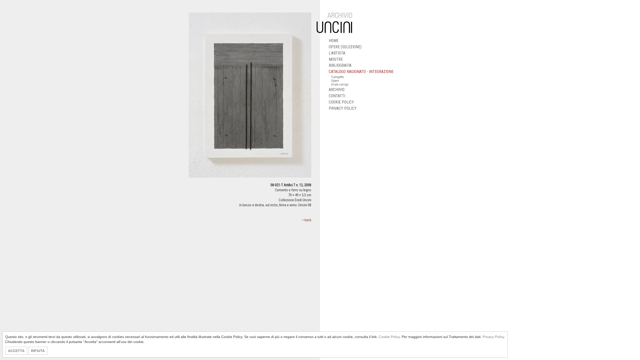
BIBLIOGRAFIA (340, 65)
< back (306, 220)
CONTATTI (337, 96)
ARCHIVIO (336, 89)
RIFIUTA (38, 351)
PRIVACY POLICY (342, 108)
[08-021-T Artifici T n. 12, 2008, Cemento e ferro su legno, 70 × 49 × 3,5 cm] (250, 97)
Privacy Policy (493, 337)
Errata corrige (339, 84)
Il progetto (337, 77)
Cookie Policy (389, 337)
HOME (333, 40)
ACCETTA (16, 351)
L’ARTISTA (337, 53)
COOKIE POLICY (341, 102)
